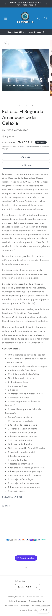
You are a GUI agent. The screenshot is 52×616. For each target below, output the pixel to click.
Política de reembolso (35, 597)
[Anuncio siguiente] (46, 4)
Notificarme (26, 165)
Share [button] (7, 505)
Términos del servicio (37, 601)
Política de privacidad (17, 601)
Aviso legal (25, 605)
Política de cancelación (41, 605)
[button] (6, 18)
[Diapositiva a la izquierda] (19, 105)
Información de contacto (27, 610)
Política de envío (11, 605)
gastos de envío (25, 146)
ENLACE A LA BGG (12, 497)
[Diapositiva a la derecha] (32, 105)
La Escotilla (19, 596)
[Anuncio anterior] (5, 4)
